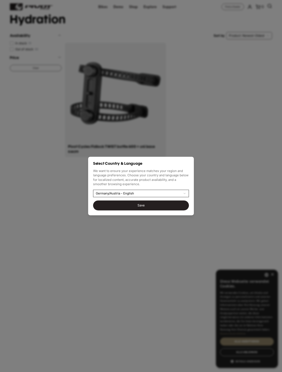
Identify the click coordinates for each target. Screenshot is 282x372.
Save (141, 205)
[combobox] (141, 193)
